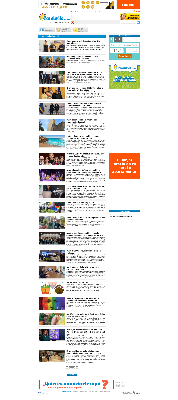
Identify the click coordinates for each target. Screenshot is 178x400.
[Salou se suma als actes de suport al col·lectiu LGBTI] (52, 309)
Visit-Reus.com (92, 391)
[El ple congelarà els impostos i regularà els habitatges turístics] (52, 362)
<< (67, 367)
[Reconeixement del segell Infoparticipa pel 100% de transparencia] (52, 83)
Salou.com (75, 391)
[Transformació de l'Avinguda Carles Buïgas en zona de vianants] (52, 181)
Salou (79, 12)
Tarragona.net (83, 391)
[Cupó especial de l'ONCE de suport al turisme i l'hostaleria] (52, 278)
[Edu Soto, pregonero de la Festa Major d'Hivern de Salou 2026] (52, 99)
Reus (90, 12)
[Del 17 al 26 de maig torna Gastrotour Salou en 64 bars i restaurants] (52, 325)
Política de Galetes (119, 386)
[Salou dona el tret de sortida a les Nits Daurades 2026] (52, 52)
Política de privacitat (120, 385)
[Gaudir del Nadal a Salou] (52, 293)
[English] (139, 12)
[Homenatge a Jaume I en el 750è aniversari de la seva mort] (52, 67)
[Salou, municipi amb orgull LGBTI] (52, 212)
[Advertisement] (96, 16)
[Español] (134, 12)
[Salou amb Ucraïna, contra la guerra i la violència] (52, 262)
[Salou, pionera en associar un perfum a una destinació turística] (52, 228)
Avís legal (117, 384)
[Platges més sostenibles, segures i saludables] (52, 147)
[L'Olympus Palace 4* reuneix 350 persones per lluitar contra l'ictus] (52, 197)
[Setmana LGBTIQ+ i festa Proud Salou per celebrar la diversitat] (52, 164)
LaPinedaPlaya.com (104, 391)
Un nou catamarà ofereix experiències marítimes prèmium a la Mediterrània (121, 215)
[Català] (137, 12)
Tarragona (85, 12)
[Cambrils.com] (54, 21)
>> (77, 367)
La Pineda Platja (97, 12)
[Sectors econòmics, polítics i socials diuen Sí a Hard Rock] (52, 244)
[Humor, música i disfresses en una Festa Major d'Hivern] (52, 340)
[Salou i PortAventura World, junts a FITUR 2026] (52, 114)
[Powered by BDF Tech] (136, 393)
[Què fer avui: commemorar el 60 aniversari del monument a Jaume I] (52, 131)
